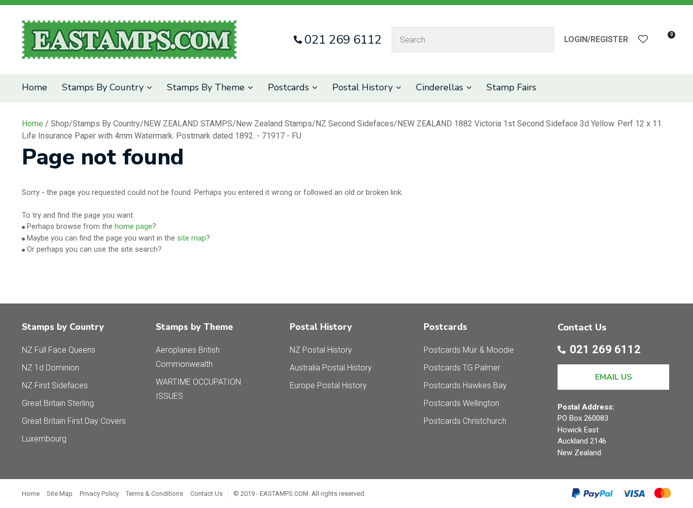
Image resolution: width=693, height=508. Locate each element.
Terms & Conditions (154, 493)
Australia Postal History (331, 367)
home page (133, 226)
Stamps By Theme (206, 87)
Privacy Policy (99, 493)
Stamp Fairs (511, 87)
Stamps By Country (103, 87)
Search (542, 39)
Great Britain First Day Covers (74, 421)
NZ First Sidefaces (55, 385)
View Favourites (643, 40)
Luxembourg (44, 439)
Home (34, 87)
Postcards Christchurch (465, 421)
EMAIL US (613, 377)
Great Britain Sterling (58, 403)
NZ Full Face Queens (58, 350)
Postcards (288, 87)
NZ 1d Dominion (50, 367)
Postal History (362, 87)
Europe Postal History (328, 385)
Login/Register (596, 39)
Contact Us (206, 493)
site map (191, 238)
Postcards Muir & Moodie (469, 350)
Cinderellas (439, 87)
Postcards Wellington (461, 403)
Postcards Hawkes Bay (465, 385)
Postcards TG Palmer (462, 367)
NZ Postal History (321, 350)
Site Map (60, 493)
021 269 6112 (343, 39)
